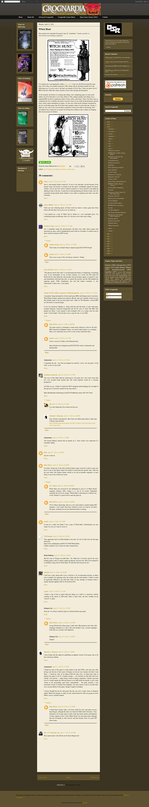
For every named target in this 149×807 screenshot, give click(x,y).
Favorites (110, 208)
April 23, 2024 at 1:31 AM (57, 591)
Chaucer (108, 47)
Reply (46, 198)
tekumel (128, 272)
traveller (108, 271)
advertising (56, 169)
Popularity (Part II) (113, 218)
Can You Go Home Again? (115, 203)
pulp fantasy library (123, 267)
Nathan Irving (54, 244)
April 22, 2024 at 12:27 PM (66, 375)
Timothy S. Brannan (56, 416)
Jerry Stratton (48, 269)
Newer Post (43, 777)
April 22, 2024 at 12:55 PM (67, 244)
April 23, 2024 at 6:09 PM (66, 502)
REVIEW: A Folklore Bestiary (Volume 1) (115, 184)
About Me (30, 17)
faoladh (46, 572)
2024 (108, 127)
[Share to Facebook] (82, 166)
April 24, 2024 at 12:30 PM (66, 707)
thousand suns (118, 282)
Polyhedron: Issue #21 (114, 196)
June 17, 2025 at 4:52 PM (68, 733)
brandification (108, 282)
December (111, 129)
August (110, 138)
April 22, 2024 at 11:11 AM (63, 226)
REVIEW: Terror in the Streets (115, 205)
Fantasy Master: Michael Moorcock (117, 181)
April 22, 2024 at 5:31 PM (62, 338)
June (110, 143)
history (108, 265)
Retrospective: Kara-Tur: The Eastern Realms (115, 157)
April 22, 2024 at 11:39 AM (61, 360)
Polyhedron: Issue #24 (114, 150)
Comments (111, 190)
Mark (46, 181)
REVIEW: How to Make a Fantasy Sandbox (116, 153)
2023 (108, 234)
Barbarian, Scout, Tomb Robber (116, 198)
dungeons (116, 281)
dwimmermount (118, 269)
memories (64, 169)
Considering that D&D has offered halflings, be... (117, 66)
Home (21, 17)
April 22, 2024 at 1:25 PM (60, 438)
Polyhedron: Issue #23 (114, 163)
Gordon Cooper (49, 226)
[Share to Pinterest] (84, 166)
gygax (107, 267)
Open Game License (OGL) (89, 17)
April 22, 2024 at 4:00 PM (66, 324)
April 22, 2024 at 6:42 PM (62, 555)
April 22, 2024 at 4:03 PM (61, 465)
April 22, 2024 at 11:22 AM (88, 293)
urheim (126, 282)
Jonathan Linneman (50, 375)
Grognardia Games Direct (66, 17)
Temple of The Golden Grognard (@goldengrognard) (61, 293)
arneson (117, 279)
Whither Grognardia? (113, 225)
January (111, 231)
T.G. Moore (53, 486)
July (110, 141)
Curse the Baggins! (113, 200)
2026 (108, 122)
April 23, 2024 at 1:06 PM (72, 416)
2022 (108, 236)
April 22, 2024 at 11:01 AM (62, 205)
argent (46, 591)
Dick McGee (53, 324)
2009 (108, 251)
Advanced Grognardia (46, 17)
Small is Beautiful (112, 170)
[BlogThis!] (77, 166)
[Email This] (75, 166)
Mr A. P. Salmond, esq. (51, 732)
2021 (108, 239)
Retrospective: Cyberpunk (114, 174)
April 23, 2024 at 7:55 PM (60, 667)
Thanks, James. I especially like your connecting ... (117, 58)
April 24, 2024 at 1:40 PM (66, 636)
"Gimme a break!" (112, 179)
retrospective (121, 265)
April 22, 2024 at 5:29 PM (62, 254)
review (120, 272)
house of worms (110, 275)
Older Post (94, 777)
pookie (51, 254)
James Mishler (48, 205)
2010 (108, 248)
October (111, 134)
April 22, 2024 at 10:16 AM (57, 181)
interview (122, 277)
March (110, 228)
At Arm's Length (112, 172)
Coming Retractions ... (113, 160)
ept (110, 274)
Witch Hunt (45, 29)
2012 (108, 243)
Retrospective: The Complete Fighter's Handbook (115, 215)
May (110, 146)
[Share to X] (80, 166)
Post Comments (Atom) (72, 785)
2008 (108, 253)
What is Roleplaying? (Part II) (115, 167)
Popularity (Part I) (112, 223)
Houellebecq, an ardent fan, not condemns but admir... (117, 70)
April (110, 148)
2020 (108, 241)
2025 (108, 124)
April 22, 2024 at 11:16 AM (62, 270)
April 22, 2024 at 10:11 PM (60, 404)
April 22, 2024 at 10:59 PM (58, 572)
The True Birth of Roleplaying (115, 187)
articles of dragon (121, 274)
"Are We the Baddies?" (113, 210)
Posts (109, 294)
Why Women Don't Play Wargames (117, 212)
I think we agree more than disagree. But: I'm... (117, 61)
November (111, 131)
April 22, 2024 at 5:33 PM (61, 536)
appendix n (125, 281)
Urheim (105, 17)
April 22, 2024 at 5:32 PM (57, 521)
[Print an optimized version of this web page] (45, 163)
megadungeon (123, 275)
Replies (48, 241)
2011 (108, 246)
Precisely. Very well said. (111, 74)
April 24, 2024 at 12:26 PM (66, 623)
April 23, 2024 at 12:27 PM (61, 608)
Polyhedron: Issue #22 (114, 177)
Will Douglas (48, 536)
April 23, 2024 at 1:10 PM (66, 652)
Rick (45, 452)
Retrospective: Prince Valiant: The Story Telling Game (116, 192)
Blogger (85, 803)
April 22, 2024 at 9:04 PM (66, 486)
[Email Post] (69, 166)
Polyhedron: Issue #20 (114, 221)
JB (50, 404)
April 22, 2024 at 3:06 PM (56, 452)
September (111, 136)
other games (68, 84)
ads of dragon (48, 169)
